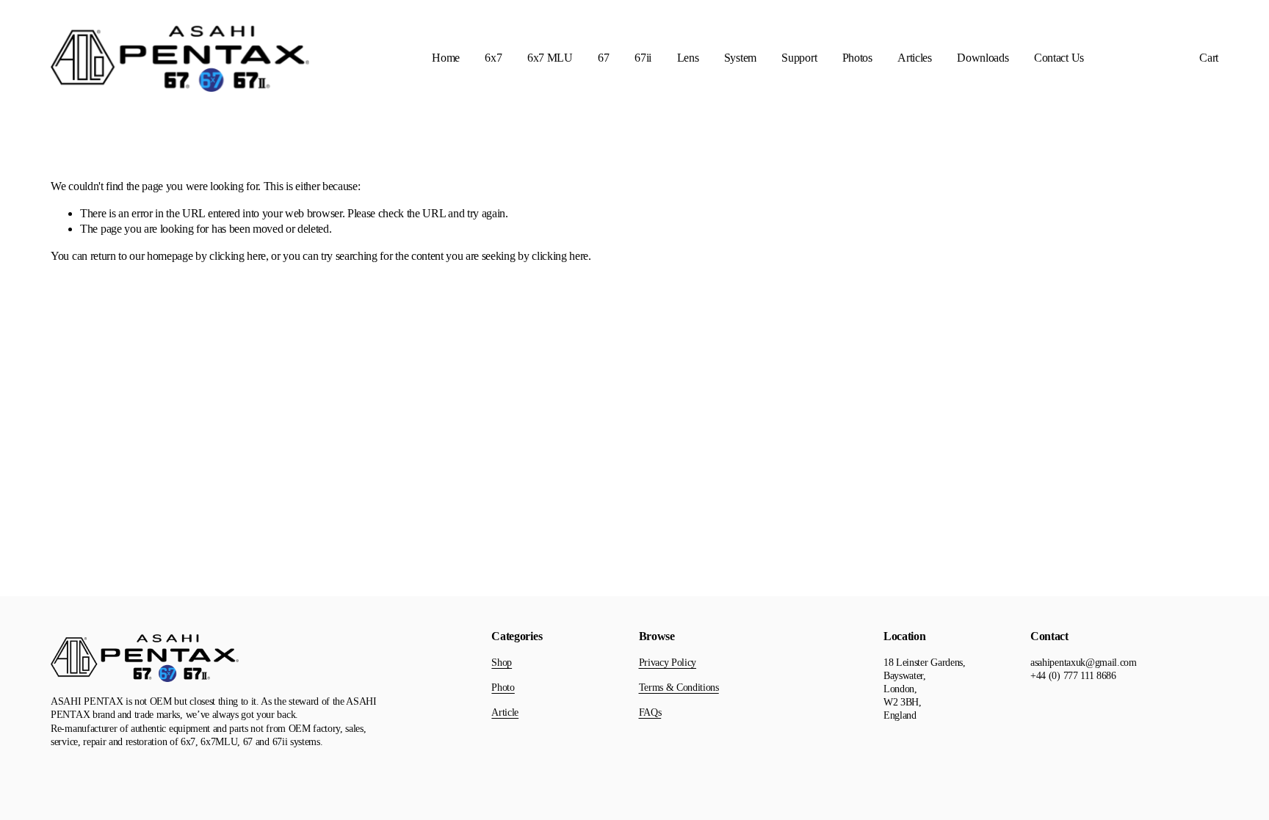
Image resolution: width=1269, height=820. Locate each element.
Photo (502, 687)
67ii (642, 57)
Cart (1208, 57)
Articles (914, 57)
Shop (501, 662)
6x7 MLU (550, 57)
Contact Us (1059, 57)
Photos (857, 57)
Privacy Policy (668, 662)
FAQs (650, 712)
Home (446, 57)
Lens (688, 57)
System (740, 57)
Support (799, 57)
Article (504, 712)
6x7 (493, 57)
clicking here (237, 256)
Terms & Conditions (679, 687)
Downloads (982, 57)
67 (603, 57)
